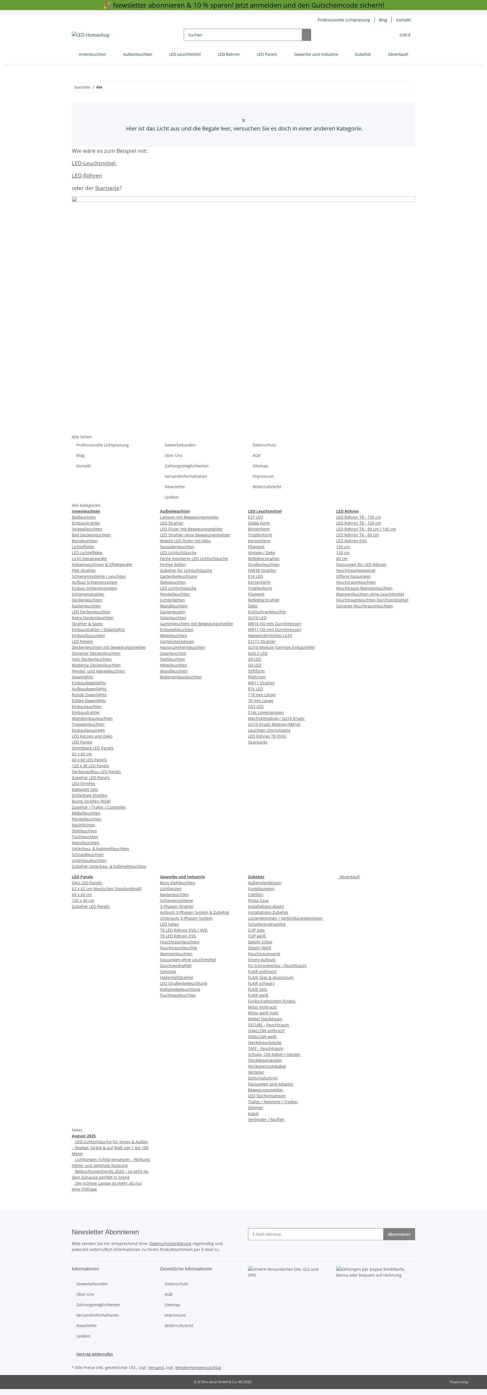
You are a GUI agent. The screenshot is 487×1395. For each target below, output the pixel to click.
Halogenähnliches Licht (270, 635)
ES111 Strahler (262, 641)
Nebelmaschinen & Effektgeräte (102, 564)
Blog (383, 20)
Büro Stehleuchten (177, 882)
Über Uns (173, 455)
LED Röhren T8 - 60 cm (357, 535)
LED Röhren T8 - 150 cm (358, 517)
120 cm (343, 552)
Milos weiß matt (263, 1013)
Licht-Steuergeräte (89, 558)
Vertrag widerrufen (94, 1354)
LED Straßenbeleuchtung (183, 983)
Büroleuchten (85, 540)
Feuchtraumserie (264, 953)
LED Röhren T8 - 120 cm (358, 523)
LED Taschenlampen (267, 1095)
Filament (256, 546)
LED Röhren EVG (351, 540)
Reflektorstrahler (264, 558)
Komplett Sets (85, 789)
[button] (380, 35)
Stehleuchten (84, 831)
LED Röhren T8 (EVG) (267, 736)
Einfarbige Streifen (89, 795)
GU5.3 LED (257, 653)
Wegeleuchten (173, 635)
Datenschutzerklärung (170, 1243)
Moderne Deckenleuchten (96, 665)
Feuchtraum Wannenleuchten (364, 588)
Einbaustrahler (86, 523)
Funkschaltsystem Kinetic (272, 1001)
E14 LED (255, 576)
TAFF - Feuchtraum (265, 1048)
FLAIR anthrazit (262, 971)
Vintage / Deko (261, 552)
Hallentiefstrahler (176, 977)
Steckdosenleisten (265, 1060)
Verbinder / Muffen (266, 1119)
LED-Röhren (87, 175)
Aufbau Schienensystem (95, 582)
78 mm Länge (260, 700)
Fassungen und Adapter (270, 1084)
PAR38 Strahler (262, 570)
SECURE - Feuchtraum (268, 1024)
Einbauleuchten (87, 706)
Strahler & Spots (87, 623)
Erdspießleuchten (177, 629)
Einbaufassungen (88, 635)
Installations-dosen (266, 906)
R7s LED (255, 688)
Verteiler (256, 1072)
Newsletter (175, 486)
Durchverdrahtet (176, 965)
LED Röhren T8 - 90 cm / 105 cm (366, 529)
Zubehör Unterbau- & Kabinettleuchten (109, 866)
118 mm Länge (262, 694)
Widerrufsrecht (267, 486)
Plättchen (257, 677)
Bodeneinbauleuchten (181, 677)
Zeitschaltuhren (263, 1078)
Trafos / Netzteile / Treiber (273, 1101)
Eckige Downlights (89, 700)
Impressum (263, 476)
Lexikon (172, 497)
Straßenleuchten (264, 564)
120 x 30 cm (83, 900)
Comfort (255, 894)
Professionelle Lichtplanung (344, 20)
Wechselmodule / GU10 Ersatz (276, 718)
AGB (256, 455)
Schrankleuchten (88, 854)
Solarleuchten (173, 617)
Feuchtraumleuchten (356, 582)
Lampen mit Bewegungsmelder (189, 517)
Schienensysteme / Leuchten (99, 576)
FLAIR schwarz (261, 983)
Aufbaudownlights (89, 688)
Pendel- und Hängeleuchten (98, 671)
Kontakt (403, 20)
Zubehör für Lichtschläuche (186, 570)
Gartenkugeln (173, 611)
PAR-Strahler (84, 570)
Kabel (253, 1113)
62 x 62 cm (82, 754)
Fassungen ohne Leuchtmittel (188, 959)
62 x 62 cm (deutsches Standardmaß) (107, 888)
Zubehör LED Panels (91, 777)
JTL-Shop (475, 1381)
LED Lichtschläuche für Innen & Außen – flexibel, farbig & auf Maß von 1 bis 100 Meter (110, 1147)
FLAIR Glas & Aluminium (270, 977)
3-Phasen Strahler (177, 906)
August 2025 (84, 1135)
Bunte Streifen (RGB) (91, 801)
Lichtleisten (171, 888)
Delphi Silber (260, 942)
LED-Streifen (83, 783)
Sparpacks (257, 742)
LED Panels (82, 742)
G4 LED (254, 665)
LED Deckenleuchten (91, 611)
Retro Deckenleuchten (93, 617)
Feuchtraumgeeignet (355, 570)
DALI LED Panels (87, 882)
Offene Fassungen (353, 576)
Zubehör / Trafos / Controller (99, 807)
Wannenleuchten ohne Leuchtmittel (370, 594)
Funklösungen (261, 888)
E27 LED (255, 517)
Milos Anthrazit (262, 1007)
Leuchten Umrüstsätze (269, 730)
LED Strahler (171, 523)
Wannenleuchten (176, 953)
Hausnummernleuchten (182, 647)
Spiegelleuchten (87, 529)
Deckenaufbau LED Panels (96, 771)
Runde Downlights (89, 694)
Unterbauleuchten (89, 860)
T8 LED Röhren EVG (178, 936)
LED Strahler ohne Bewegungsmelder (195, 535)
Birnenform (259, 529)
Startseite (107, 187)
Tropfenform (260, 535)
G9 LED (254, 659)
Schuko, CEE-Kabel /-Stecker (274, 1054)
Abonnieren (399, 1234)
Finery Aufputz (262, 959)
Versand (156, 1367)
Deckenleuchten (87, 600)
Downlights (82, 677)
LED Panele (82, 641)
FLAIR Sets (257, 989)
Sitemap (260, 465)
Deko (252, 606)
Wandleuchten (85, 842)
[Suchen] (306, 35)
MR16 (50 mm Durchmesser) (275, 623)
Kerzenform (259, 540)
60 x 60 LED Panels (89, 759)
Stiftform (256, 671)
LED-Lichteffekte (87, 552)
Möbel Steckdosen (265, 1019)
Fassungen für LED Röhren (361, 564)
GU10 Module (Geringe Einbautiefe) (281, 647)
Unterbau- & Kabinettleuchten (100, 848)
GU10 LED (257, 617)
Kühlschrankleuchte (267, 611)
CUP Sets (256, 930)
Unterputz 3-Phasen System (186, 918)
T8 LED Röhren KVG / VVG (183, 930)
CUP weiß (257, 936)
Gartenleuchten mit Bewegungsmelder (196, 623)
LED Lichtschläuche (178, 552)
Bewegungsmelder (265, 1090)
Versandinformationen (186, 476)
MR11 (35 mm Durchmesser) (275, 629)
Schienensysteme (176, 900)
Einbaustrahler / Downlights (98, 629)
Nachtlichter (83, 825)
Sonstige (168, 971)
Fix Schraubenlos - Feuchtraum (277, 965)
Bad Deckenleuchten (91, 535)
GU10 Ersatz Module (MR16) (274, 724)
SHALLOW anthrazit (266, 1030)
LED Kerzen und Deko (92, 736)
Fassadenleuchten (177, 546)
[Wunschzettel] (389, 35)
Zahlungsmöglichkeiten (187, 465)
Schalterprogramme (267, 924)
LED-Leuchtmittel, (94, 163)
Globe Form (259, 523)
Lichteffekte (83, 546)
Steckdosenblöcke (265, 1042)
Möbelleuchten (86, 813)
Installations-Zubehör (268, 912)
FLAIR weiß (258, 995)
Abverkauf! (349, 876)
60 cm (341, 558)
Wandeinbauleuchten (92, 718)
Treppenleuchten (88, 724)
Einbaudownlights (89, 683)
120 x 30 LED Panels (90, 765)
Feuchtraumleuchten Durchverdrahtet (372, 600)
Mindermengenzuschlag (198, 1367)
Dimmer (255, 1107)
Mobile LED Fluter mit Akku (185, 540)
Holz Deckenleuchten (92, 659)
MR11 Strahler (261, 683)
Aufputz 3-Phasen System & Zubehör (194, 912)
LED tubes (169, 924)
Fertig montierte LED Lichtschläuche (194, 558)
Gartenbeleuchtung (178, 576)
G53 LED (256, 706)
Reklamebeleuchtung (180, 989)
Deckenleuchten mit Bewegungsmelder (109, 647)
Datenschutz (264, 445)
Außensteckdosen (265, 882)
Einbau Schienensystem (94, 588)
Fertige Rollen (173, 564)
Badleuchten (84, 517)
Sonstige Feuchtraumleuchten (364, 606)
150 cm (343, 546)
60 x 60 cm (82, 894)
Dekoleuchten (173, 582)
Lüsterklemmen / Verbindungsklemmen (285, 918)
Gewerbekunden (180, 445)
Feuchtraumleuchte (178, 947)
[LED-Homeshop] (91, 34)
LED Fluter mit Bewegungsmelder (191, 529)
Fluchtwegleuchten (178, 995)
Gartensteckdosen (177, 641)
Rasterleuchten (86, 606)
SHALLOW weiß (262, 1036)
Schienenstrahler (88, 594)
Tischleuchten (85, 836)
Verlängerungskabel (267, 1066)
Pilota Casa (258, 900)
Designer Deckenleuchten (96, 653)
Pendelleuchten (86, 819)
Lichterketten (172, 600)
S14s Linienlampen (266, 712)
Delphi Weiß (259, 947)
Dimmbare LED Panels (93, 748)
